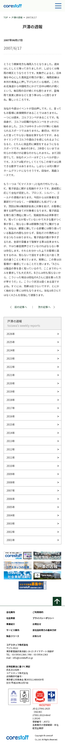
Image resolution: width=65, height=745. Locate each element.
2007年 (10, 490)
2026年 (10, 334)
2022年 (10, 367)
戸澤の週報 (17, 17)
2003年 (10, 523)
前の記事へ (20, 307)
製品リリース (12, 635)
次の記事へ (44, 307)
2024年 (10, 350)
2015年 (10, 424)
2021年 (10, 375)
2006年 (10, 499)
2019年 (10, 391)
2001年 (10, 540)
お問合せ (36, 624)
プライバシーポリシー (43, 618)
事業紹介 (10, 624)
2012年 (10, 449)
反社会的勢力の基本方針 (44, 630)
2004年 (10, 515)
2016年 (10, 416)
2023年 (10, 358)
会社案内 (10, 612)
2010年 (10, 466)
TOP (6, 17)
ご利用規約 (37, 612)
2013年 (10, 441)
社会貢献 (10, 618)
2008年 (10, 482)
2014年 (10, 433)
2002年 (10, 532)
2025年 (10, 342)
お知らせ (36, 635)
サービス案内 (12, 630)
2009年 (10, 474)
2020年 (10, 383)
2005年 (10, 507)
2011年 (10, 457)
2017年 (10, 408)
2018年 (10, 400)
